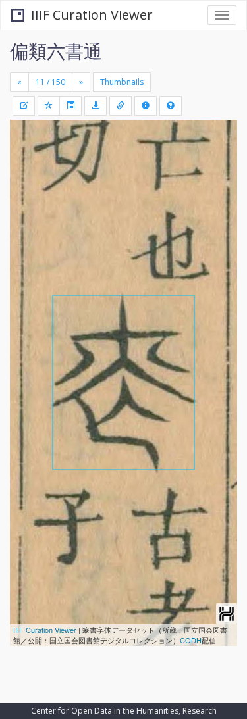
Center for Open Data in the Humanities (104, 710)
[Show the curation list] (70, 106)
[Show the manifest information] (145, 106)
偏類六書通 (56, 50)
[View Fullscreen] (28, 186)
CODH (191, 640)
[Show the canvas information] (120, 106)
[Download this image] (95, 106)
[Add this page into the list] (49, 106)
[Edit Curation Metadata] (24, 106)
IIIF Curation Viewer (92, 15)
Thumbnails (122, 81)
